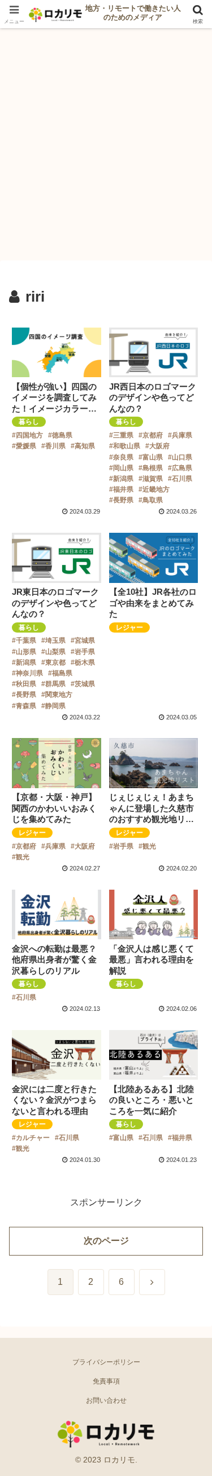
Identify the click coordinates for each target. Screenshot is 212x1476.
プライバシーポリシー (106, 1362)
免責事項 (106, 1381)
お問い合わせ (106, 1400)
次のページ (106, 1240)
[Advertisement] (106, 148)
